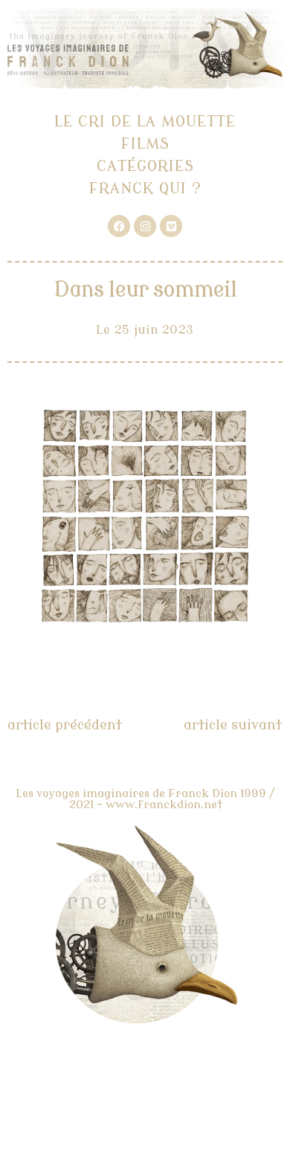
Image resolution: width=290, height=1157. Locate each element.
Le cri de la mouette (145, 121)
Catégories (145, 166)
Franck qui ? (145, 188)
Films (145, 143)
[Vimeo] (171, 226)
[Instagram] (145, 226)
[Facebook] (119, 226)
